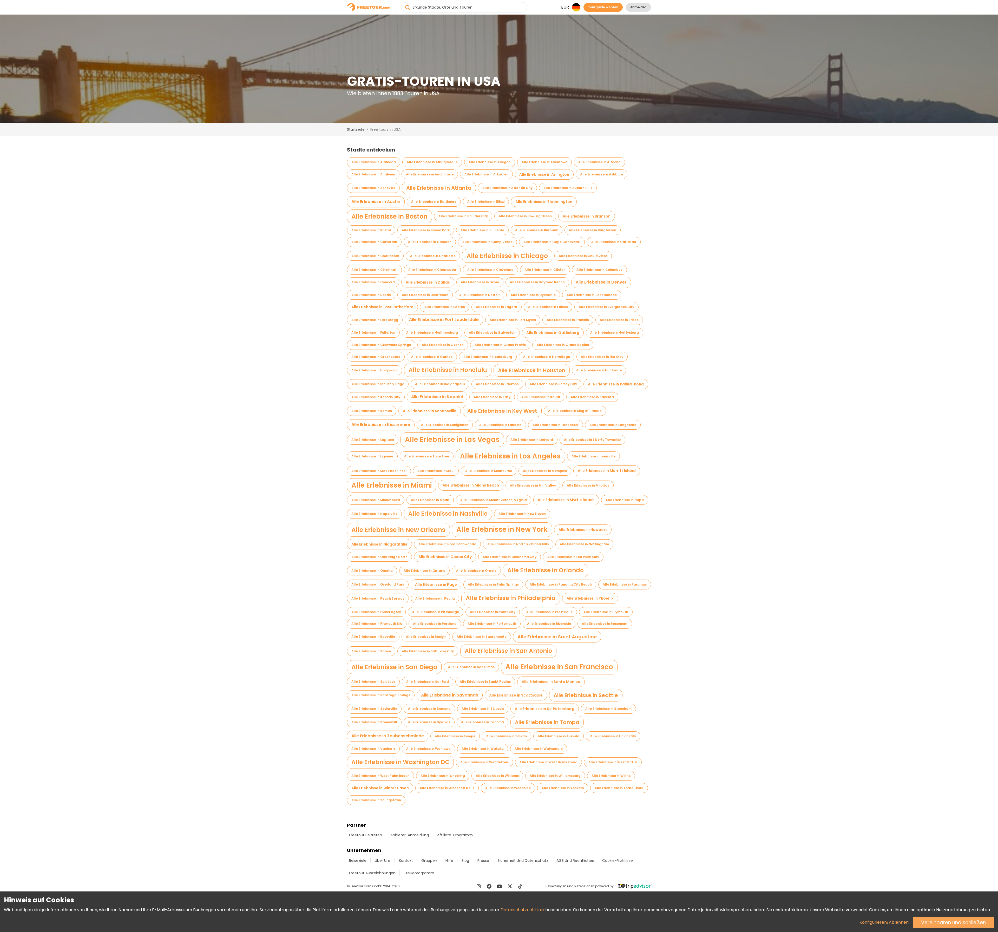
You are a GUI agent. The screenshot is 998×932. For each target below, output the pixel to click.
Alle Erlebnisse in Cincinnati (374, 269)
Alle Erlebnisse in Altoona (599, 162)
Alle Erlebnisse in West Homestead (548, 762)
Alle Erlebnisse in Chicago (507, 256)
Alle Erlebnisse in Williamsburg (555, 775)
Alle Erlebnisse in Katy (492, 397)
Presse (483, 860)
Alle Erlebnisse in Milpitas (588, 485)
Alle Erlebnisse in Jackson (497, 384)
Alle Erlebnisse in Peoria (435, 598)
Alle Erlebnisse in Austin (375, 202)
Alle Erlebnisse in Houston (531, 370)
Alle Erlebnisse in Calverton (374, 242)
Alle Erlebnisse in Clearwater (432, 269)
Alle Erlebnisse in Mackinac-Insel (378, 471)
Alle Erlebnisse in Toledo (506, 736)
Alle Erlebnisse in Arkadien (486, 174)
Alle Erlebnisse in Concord (373, 282)
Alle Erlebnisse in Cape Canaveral (551, 242)
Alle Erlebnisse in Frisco (619, 320)
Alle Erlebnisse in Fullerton (373, 332)
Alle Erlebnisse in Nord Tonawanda (447, 544)
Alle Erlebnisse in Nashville (448, 514)
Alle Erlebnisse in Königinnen (444, 425)
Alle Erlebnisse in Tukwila (558, 736)
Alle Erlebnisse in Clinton (545, 269)
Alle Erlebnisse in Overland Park (377, 584)
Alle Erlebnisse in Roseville (373, 636)
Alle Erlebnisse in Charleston (375, 256)
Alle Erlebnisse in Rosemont (605, 623)
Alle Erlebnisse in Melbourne (488, 471)
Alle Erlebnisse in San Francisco (559, 667)
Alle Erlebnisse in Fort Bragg (374, 320)
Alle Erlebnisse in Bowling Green (525, 216)
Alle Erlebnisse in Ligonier (372, 456)
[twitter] (510, 886)
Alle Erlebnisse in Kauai (540, 397)
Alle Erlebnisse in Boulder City (463, 216)
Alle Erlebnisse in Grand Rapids (563, 345)
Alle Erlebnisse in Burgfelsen (592, 230)
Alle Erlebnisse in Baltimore (433, 201)
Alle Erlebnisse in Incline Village (377, 384)
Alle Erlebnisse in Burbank (536, 230)
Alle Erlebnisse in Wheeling (443, 775)
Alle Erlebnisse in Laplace (372, 439)
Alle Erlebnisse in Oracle (476, 570)
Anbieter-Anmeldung (409, 835)
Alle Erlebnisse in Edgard (496, 307)
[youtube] (499, 886)
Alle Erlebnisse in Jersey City (553, 384)
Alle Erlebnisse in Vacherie (373, 748)
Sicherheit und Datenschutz (522, 860)
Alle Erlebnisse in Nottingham (584, 544)
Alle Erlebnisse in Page (436, 584)
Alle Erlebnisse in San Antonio (508, 651)
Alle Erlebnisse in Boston (389, 216)
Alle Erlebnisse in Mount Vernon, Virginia (493, 500)
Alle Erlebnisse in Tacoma (482, 722)
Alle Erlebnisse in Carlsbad (613, 242)
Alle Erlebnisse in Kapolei (437, 397)
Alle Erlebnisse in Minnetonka (375, 500)
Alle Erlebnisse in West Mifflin (612, 762)
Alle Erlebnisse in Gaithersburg (432, 332)
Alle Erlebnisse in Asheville (373, 188)
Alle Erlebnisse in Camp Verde (487, 242)
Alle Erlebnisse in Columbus (599, 269)
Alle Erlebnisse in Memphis (545, 471)
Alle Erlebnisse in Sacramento (482, 636)
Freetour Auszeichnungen (372, 873)
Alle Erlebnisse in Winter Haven (380, 788)
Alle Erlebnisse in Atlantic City (507, 188)
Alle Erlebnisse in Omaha (372, 570)
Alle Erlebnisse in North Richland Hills (518, 544)
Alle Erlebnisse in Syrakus (429, 722)
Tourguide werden (603, 7)
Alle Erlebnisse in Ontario (424, 570)
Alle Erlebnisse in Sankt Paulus (485, 681)
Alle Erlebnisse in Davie (480, 282)
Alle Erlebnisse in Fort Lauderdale (444, 320)
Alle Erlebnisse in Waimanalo (539, 748)
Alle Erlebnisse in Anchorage (430, 174)
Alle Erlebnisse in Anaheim (373, 174)
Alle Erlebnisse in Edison (548, 307)
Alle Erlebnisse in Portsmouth (492, 623)
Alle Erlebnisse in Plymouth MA (376, 623)
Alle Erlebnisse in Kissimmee (380, 425)
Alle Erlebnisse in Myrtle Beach (566, 499)
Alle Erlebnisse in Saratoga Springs (380, 695)
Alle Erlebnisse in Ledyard (531, 439)
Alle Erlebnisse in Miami (391, 485)
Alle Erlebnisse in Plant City (492, 612)
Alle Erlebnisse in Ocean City (445, 556)
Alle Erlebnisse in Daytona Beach (537, 282)
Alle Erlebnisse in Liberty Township (592, 439)
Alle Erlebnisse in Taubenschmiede (387, 736)
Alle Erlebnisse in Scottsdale (516, 695)
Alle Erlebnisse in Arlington (544, 174)
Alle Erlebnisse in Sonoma (429, 708)
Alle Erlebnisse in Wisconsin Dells (447, 788)
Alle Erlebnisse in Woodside (508, 788)
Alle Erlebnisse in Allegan (490, 162)
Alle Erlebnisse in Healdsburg (487, 357)
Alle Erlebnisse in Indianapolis (440, 384)
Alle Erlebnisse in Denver (601, 282)
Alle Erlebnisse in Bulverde (482, 230)
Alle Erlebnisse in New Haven (522, 513)
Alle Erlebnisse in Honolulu (448, 370)
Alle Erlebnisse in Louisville (593, 456)
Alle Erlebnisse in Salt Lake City (428, 651)
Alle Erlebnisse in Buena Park (426, 230)
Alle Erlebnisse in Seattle (586, 695)
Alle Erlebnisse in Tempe (455, 736)
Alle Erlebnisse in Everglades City (606, 307)
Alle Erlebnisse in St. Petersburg (544, 708)
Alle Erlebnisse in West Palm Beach (380, 775)
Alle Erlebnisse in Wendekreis (484, 762)
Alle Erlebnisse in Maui (435, 471)
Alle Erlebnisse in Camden (429, 242)
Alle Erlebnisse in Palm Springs (493, 584)
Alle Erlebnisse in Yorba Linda (619, 788)
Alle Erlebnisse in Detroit (479, 295)
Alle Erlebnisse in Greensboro (375, 357)
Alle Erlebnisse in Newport (583, 529)
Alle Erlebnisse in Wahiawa (428, 748)
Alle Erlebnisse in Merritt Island (607, 470)
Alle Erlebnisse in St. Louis (483, 708)
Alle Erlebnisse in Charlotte (433, 256)
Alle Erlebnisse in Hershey (602, 357)
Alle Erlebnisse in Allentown (544, 162)
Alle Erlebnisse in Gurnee (431, 357)
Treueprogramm (419, 873)
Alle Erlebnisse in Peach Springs (377, 598)
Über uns (383, 860)
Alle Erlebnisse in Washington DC (400, 762)
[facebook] (489, 886)
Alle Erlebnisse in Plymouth (605, 612)
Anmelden (638, 7)
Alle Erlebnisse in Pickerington (376, 612)
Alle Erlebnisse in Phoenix (590, 598)
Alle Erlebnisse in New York (502, 529)
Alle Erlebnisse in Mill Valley (533, 485)
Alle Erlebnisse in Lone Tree (426, 456)
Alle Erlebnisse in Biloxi (485, 201)
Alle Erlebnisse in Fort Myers (513, 320)
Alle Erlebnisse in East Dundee (592, 295)
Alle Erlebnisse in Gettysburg (614, 332)
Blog (465, 860)
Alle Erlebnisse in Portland (435, 623)
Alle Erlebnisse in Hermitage (546, 357)
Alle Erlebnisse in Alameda (373, 162)
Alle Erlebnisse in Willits (611, 775)
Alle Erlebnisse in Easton (444, 307)
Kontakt (406, 860)
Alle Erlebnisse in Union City (613, 736)
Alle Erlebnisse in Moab (430, 500)
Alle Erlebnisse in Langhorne (612, 425)
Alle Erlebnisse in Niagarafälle (379, 544)
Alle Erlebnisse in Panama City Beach (561, 584)
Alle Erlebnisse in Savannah (449, 695)
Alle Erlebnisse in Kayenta (592, 397)
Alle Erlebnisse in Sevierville (374, 708)
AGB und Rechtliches (575, 860)
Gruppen (429, 860)
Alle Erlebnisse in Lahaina (500, 425)
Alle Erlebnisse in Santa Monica (551, 681)
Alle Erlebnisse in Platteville (549, 612)
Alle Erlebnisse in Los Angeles (510, 456)
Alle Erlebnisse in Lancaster (556, 425)
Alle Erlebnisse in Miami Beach (471, 485)
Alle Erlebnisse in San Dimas (471, 667)
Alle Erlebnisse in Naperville (374, 513)
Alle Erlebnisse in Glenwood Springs (381, 345)
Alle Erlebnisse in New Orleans (398, 530)
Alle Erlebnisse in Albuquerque (432, 162)
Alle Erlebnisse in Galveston (492, 332)
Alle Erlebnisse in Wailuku (483, 748)
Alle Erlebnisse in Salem (371, 651)
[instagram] (479, 886)
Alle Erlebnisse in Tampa (547, 722)
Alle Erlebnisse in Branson (586, 216)
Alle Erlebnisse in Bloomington (543, 201)
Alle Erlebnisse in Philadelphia (511, 598)
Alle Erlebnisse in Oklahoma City (509, 557)
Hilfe (449, 860)
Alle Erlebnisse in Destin (371, 295)
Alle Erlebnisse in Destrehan (425, 295)
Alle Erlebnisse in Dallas (428, 282)
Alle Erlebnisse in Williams (497, 775)
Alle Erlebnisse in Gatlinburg (552, 332)
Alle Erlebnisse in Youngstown (376, 800)
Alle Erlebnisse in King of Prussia (575, 411)
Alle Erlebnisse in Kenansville (429, 411)
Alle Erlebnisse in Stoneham (608, 708)
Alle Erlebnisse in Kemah (371, 411)
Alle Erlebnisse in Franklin (568, 320)
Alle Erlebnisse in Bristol (371, 230)
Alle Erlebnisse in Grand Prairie (500, 345)
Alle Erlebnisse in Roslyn (426, 636)
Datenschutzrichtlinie (522, 910)
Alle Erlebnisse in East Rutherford (382, 307)
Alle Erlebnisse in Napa (625, 500)
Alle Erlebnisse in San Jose (373, 681)
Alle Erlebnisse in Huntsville (599, 370)
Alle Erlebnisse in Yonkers (563, 788)
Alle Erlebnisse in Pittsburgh (435, 612)
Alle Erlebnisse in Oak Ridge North (379, 557)
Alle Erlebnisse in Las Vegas (452, 439)
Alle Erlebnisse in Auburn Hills (567, 188)
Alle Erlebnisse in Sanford (427, 681)
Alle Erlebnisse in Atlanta (438, 188)
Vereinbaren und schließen (953, 922)
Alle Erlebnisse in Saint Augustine (557, 636)
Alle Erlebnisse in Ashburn (601, 174)
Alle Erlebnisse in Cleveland (490, 269)
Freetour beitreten (365, 835)
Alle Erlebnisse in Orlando (545, 570)
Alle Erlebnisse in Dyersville (533, 295)
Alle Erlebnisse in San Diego (394, 667)
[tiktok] (520, 886)
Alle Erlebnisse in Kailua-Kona (616, 384)
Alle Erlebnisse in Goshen (443, 345)
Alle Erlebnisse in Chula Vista (583, 256)
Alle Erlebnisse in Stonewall (374, 722)
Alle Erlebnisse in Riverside (549, 623)
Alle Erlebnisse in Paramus (625, 584)
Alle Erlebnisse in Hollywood (374, 370)
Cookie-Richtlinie (617, 860)
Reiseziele (357, 860)
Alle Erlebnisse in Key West (502, 411)
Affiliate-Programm (455, 835)
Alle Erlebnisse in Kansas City (375, 397)
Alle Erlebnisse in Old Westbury (573, 557)
